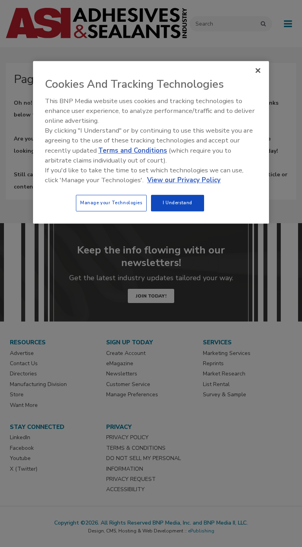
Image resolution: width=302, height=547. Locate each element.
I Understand (177, 203)
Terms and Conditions (132, 150)
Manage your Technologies (111, 203)
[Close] (258, 70)
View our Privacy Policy (184, 180)
